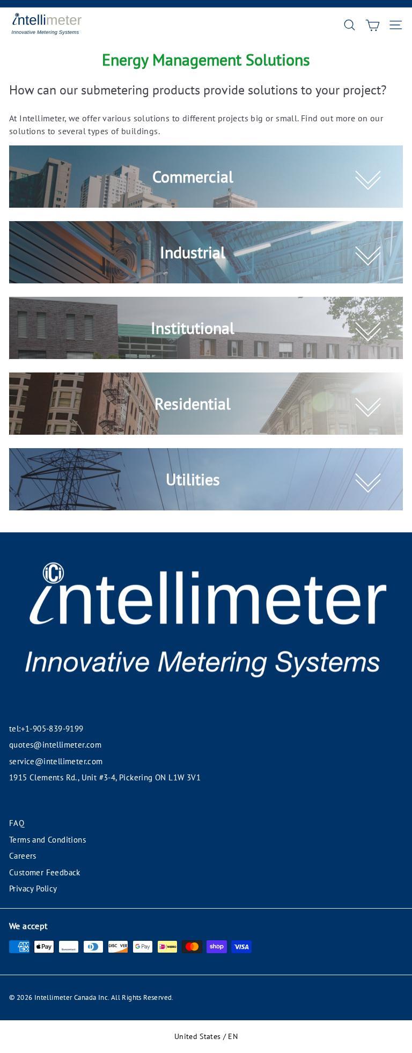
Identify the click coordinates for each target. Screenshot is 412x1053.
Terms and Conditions (47, 840)
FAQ (16, 823)
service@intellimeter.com (56, 761)
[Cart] (372, 25)
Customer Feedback (44, 872)
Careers (22, 856)
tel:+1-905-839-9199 (46, 728)
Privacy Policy (33, 888)
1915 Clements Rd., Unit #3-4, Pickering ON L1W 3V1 (105, 777)
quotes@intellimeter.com (55, 745)
